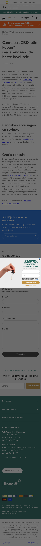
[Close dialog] (39, 259)
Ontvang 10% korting (31, 282)
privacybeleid (36, 279)
